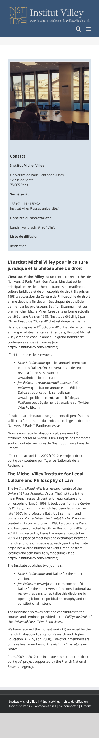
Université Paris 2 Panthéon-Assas (32, 706)
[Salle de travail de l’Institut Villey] (49, 100)
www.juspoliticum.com (35, 397)
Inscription (18, 246)
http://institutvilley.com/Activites (32, 347)
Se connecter (68, 706)
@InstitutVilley (50, 701)
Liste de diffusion (76, 701)
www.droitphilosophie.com (38, 377)
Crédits (86, 706)
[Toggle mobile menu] (88, 29)
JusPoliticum (30, 407)
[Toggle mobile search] (78, 29)
